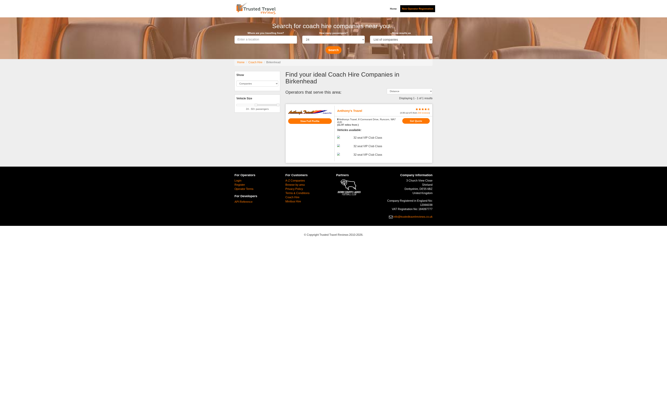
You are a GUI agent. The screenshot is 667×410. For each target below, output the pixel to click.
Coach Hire (255, 62)
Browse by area (295, 184)
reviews (423, 113)
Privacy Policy (294, 188)
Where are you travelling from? (266, 33)
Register (239, 184)
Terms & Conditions (297, 193)
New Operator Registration (417, 8)
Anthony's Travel (349, 111)
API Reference (243, 201)
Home (393, 8)
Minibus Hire (293, 201)
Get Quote (416, 121)
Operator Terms (243, 188)
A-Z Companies (295, 180)
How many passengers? (333, 33)
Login (237, 180)
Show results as (401, 33)
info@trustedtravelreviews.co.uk (413, 216)
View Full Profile (309, 121)
